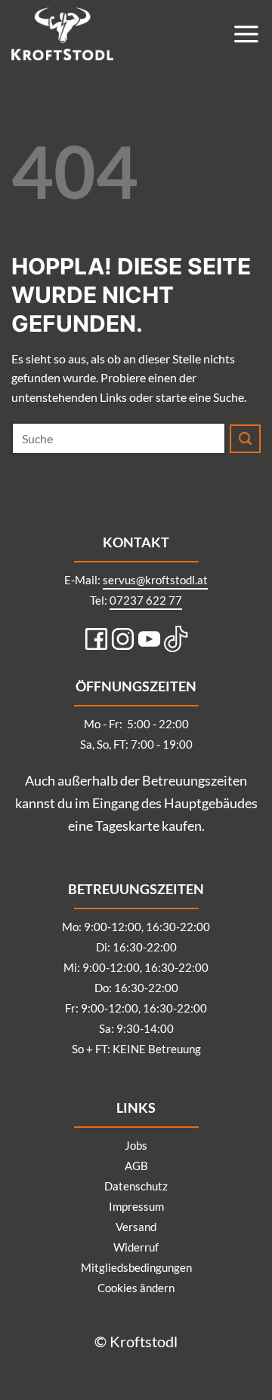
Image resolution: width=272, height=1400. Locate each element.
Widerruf (136, 1247)
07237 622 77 (146, 600)
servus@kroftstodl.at (155, 580)
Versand (136, 1226)
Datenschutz (136, 1186)
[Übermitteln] (245, 438)
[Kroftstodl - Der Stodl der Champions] (86, 34)
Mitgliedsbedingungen (136, 1267)
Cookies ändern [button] (136, 1287)
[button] (246, 34)
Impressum (136, 1206)
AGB (136, 1165)
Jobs (136, 1145)
